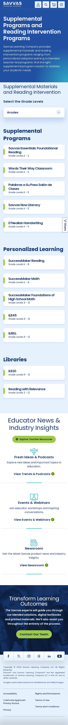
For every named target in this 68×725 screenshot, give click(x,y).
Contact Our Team (34, 634)
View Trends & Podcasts (32, 474)
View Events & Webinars (32, 520)
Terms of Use (42, 700)
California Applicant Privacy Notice (14, 702)
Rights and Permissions (47, 693)
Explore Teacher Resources (36, 439)
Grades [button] (12, 112)
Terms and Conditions (47, 706)
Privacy (7, 709)
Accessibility (10, 693)
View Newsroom (32, 565)
